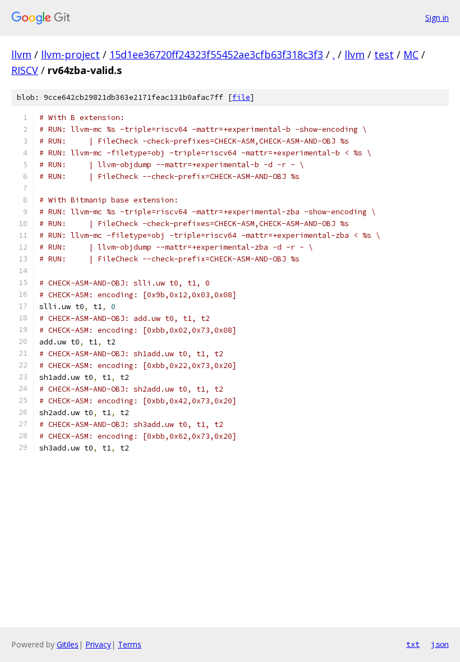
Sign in (437, 17)
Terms (129, 644)
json (440, 644)
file (241, 97)
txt (413, 644)
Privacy (98, 644)
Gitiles (68, 644)
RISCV (24, 70)
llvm (21, 54)
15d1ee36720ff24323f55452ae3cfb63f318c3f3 (216, 54)
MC (410, 54)
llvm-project (70, 54)
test (384, 54)
